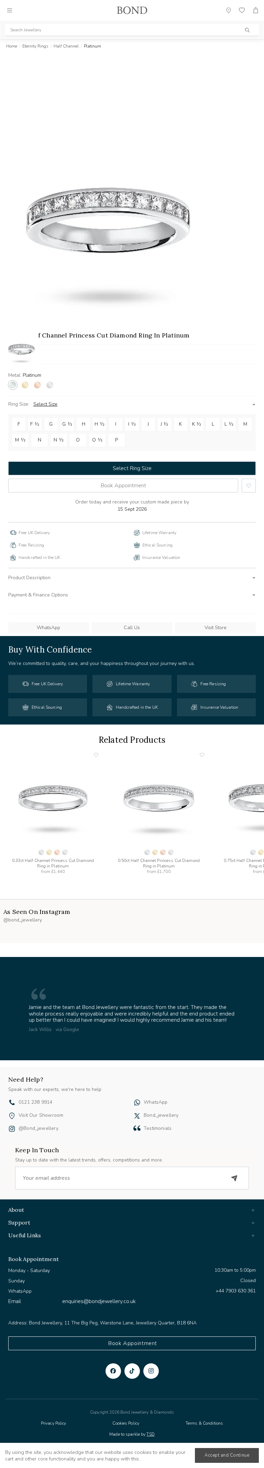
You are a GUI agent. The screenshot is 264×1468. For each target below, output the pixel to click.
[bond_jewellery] (137, 1116)
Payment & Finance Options (38, 595)
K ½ (196, 424)
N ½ (59, 440)
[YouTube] (132, 1371)
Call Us (132, 627)
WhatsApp (48, 627)
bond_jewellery (161, 1115)
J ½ (164, 424)
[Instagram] (151, 1371)
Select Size (45, 404)
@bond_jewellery (38, 1128)
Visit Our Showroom (41, 1115)
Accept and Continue (227, 1455)
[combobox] (132, 30)
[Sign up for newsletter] (234, 1178)
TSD (150, 1434)
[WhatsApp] (137, 1103)
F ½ (34, 424)
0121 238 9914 (35, 1102)
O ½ (97, 440)
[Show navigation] (9, 10)
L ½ (228, 424)
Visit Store (216, 627)
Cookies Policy (125, 1423)
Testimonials (158, 1128)
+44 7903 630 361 (236, 1291)
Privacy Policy (53, 1423)
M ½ (20, 440)
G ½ (67, 424)
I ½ (132, 424)
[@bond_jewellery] (12, 1129)
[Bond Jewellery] (132, 10)
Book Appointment (123, 485)
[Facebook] (113, 1371)
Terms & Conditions (204, 1423)
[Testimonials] (137, 1128)
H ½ (99, 424)
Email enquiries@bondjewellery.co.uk (72, 1301)
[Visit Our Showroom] (11, 1116)
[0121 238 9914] (12, 1103)
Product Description (29, 577)
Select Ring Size (132, 468)
